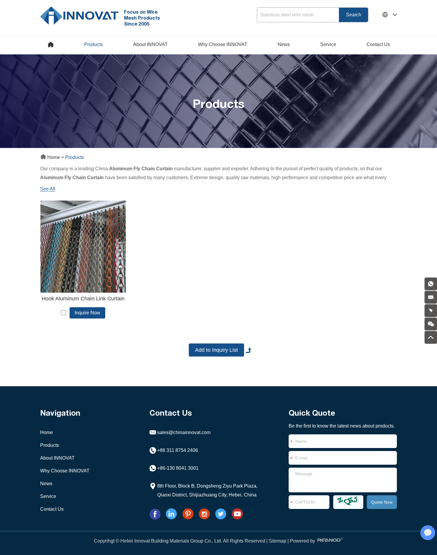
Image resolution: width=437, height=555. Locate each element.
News (284, 44)
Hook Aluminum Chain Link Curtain (83, 299)
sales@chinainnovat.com (183, 432)
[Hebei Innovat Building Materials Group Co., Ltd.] (79, 15)
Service (328, 44)
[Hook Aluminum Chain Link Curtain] (83, 247)
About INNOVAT (150, 44)
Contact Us (378, 44)
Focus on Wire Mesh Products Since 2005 (142, 17)
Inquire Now (87, 312)
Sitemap (277, 540)
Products (93, 44)
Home (53, 157)
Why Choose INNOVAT (222, 44)
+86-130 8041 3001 (178, 468)
